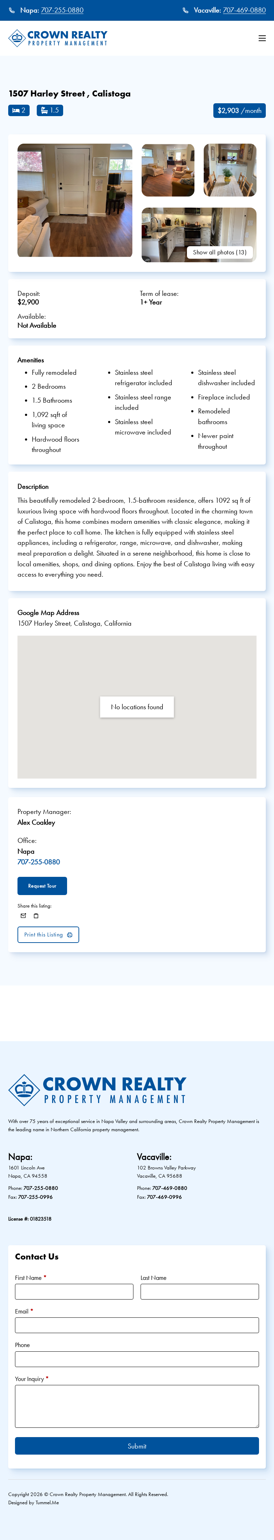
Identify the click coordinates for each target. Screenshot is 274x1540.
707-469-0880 (244, 10)
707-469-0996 (164, 1197)
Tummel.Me (47, 1502)
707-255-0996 (35, 1197)
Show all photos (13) (220, 252)
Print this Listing (43, 934)
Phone (22, 1345)
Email (24, 1311)
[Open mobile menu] (262, 38)
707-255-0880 (62, 10)
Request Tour (42, 885)
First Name (31, 1277)
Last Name (154, 1277)
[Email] (23, 915)
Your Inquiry (32, 1379)
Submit (137, 1446)
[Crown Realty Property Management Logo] (58, 38)
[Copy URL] (36, 915)
